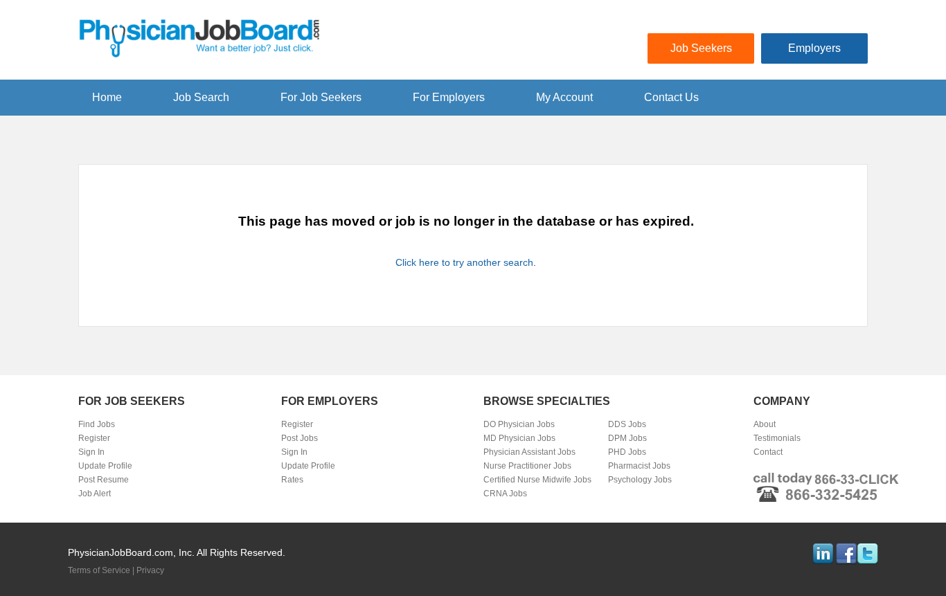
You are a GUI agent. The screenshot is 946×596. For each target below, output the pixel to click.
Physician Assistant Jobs (529, 452)
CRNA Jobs (505, 493)
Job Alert (94, 493)
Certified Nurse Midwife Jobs (537, 480)
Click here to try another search (464, 262)
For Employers (449, 97)
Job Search (201, 97)
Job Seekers (701, 48)
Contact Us (671, 97)
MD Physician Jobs (519, 438)
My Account (564, 97)
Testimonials (777, 438)
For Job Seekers (321, 97)
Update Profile (105, 466)
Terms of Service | (102, 570)
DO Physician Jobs (519, 424)
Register (94, 438)
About (764, 424)
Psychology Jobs (640, 480)
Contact (768, 452)
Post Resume (103, 480)
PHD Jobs (627, 452)
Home (107, 97)
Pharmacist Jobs (639, 466)
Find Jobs (96, 424)
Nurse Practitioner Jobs (527, 466)
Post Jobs (299, 438)
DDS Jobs (627, 424)
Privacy (150, 570)
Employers (814, 48)
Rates (292, 480)
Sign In (91, 452)
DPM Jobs (627, 438)
